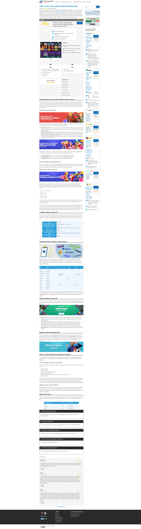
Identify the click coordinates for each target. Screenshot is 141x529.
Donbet (96, 142)
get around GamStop (79, 301)
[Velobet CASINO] (89, 124)
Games (70, 1)
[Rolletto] (89, 70)
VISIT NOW (79, 23)
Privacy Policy (57, 516)
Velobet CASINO (96, 129)
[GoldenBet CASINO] (89, 110)
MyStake (96, 38)
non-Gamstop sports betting (59, 12)
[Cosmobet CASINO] (89, 171)
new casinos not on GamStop (60, 10)
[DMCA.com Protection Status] (42, 527)
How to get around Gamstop (75, 514)
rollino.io (50, 58)
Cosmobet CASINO (96, 176)
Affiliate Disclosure (58, 521)
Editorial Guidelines (58, 520)
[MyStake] (89, 34)
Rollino (66, 82)
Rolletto (96, 75)
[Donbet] (89, 138)
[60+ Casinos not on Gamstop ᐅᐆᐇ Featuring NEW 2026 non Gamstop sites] (46, 1)
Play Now (96, 36)
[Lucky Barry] (89, 184)
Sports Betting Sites (74, 516)
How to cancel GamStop (75, 513)
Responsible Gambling (59, 517)
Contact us (57, 513)
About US (56, 514)
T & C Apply (54, 29)
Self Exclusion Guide (58, 519)
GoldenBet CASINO (96, 115)
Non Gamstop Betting (64, 1)
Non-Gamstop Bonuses (77, 1)
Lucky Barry (96, 189)
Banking (84, 1)
